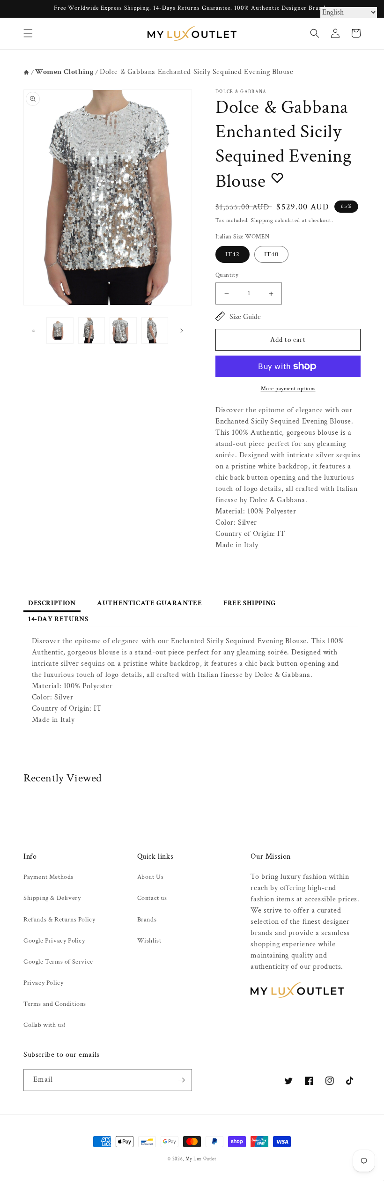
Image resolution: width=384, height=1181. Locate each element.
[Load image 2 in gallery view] (91, 330)
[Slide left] (33, 330)
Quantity (226, 275)
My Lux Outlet (200, 1159)
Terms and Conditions (54, 1004)
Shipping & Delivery (52, 898)
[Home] (26, 72)
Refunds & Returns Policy (59, 919)
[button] (28, 33)
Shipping (262, 220)
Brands (147, 919)
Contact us (152, 898)
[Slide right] (181, 330)
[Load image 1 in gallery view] (60, 330)
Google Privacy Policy (54, 940)
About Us (150, 877)
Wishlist (149, 940)
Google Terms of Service (58, 962)
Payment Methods (48, 877)
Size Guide (245, 317)
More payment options (288, 388)
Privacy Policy (43, 983)
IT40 (271, 254)
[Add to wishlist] (277, 177)
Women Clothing (64, 72)
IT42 (232, 254)
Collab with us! (44, 1025)
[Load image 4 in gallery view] (155, 330)
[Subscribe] (181, 1080)
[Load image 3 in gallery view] (123, 330)
